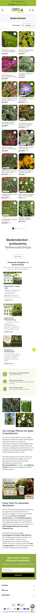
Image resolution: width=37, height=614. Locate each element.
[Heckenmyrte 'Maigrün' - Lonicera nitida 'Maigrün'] (9, 39)
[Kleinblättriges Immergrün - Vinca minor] (9, 208)
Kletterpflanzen (7, 446)
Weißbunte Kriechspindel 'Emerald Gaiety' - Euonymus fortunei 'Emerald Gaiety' (26, 148)
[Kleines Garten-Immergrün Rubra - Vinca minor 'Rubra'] (9, 161)
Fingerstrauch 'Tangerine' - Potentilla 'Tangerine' (26, 171)
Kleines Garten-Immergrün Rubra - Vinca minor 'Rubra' (9, 171)
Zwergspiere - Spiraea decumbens (25, 74)
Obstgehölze (15, 448)
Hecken (26, 439)
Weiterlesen (18, 256)
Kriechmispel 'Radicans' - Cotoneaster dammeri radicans (26, 124)
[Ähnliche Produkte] (15, 34)
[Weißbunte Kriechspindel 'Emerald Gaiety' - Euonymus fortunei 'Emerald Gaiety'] (26, 138)
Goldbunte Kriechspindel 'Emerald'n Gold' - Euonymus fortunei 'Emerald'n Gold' (26, 50)
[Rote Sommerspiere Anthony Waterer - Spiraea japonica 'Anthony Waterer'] (9, 64)
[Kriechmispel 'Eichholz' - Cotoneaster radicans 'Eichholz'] (9, 113)
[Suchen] (29, 10)
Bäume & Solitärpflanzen (15, 450)
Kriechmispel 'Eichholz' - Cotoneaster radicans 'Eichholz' (9, 123)
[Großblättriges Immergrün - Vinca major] (26, 89)
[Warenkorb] (32, 10)
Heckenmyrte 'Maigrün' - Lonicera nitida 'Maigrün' (9, 50)
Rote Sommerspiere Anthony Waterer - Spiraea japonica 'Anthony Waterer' (9, 76)
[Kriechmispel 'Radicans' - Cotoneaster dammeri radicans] (26, 113)
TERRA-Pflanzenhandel (17, 612)
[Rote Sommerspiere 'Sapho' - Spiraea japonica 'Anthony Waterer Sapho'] (9, 138)
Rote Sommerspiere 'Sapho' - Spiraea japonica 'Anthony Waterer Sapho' (9, 148)
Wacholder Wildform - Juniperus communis (25, 218)
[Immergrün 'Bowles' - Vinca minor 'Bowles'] (9, 185)
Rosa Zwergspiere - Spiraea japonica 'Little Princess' (9, 99)
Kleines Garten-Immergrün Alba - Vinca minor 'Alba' (26, 195)
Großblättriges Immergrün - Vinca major (26, 99)
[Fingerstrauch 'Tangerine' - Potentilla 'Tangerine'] (26, 161)
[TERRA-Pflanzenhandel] (17, 10)
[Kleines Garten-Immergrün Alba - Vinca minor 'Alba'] (26, 185)
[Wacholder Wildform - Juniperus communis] (26, 208)
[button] (3, 10)
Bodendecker (6, 444)
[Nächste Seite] (26, 228)
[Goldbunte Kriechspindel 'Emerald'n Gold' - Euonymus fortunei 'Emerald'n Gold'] (26, 39)
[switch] (32, 611)
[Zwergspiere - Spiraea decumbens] (26, 64)
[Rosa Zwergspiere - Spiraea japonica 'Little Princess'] (9, 89)
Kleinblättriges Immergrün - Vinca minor (9, 220)
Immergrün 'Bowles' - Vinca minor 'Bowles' (9, 195)
